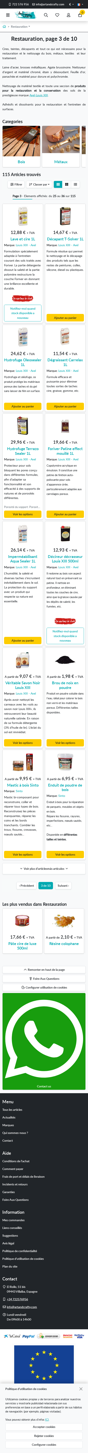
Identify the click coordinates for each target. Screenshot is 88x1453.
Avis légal (8, 1243)
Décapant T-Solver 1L (65, 238)
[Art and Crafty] (27, 14)
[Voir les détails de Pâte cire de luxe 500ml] (22, 920)
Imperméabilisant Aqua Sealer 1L (22, 559)
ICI (47, 1419)
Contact (7, 1140)
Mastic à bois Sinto (23, 785)
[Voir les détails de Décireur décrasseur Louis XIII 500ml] (65, 533)
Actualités (8, 1117)
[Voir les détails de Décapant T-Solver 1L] (65, 216)
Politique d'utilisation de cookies (23, 1258)
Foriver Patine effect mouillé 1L (65, 451)
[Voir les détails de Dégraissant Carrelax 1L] (65, 337)
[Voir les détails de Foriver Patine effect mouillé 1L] (65, 426)
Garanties (8, 1192)
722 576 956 (20, 4)
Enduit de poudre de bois (65, 787)
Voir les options (23, 514)
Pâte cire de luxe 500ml (22, 946)
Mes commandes (13, 1220)
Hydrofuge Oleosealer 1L (22, 362)
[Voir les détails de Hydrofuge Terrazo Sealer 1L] (22, 426)
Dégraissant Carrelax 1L (65, 362)
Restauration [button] (19, 26)
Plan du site (9, 1266)
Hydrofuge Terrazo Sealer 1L (23, 451)
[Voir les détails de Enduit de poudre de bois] (65, 762)
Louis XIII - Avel (26, 245)
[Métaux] (61, 139)
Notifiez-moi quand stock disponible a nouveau (22, 313)
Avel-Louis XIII (38, 95)
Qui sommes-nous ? (15, 1132)
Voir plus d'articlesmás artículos (44, 868)
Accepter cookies (44, 1426)
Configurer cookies (44, 1444)
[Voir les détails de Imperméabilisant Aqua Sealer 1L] (22, 533)
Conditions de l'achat (15, 1161)
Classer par (39, 184)
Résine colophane (64, 943)
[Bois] (21, 141)
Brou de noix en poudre (65, 685)
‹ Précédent (26, 885)
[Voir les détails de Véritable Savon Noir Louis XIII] (22, 660)
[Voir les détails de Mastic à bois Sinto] (22, 762)
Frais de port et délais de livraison (23, 1176)
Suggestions (10, 1235)
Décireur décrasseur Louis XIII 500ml (65, 559)
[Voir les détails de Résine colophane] (64, 920)
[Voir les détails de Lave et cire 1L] (22, 216)
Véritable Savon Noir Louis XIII (22, 685)
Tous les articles (12, 1109)
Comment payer (12, 1169)
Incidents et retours (15, 1184)
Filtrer (18, 184)
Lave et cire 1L (22, 238)
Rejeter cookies (44, 1435)
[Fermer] (81, 1389)
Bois (21, 161)
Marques (8, 1125)
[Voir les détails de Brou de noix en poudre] (65, 660)
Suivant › (63, 885)
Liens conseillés (12, 1227)
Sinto (19, 791)
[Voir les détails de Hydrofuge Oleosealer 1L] (22, 337)
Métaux (60, 161)
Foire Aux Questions (15, 1199)
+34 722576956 (17, 1299)
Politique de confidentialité (19, 1251)
